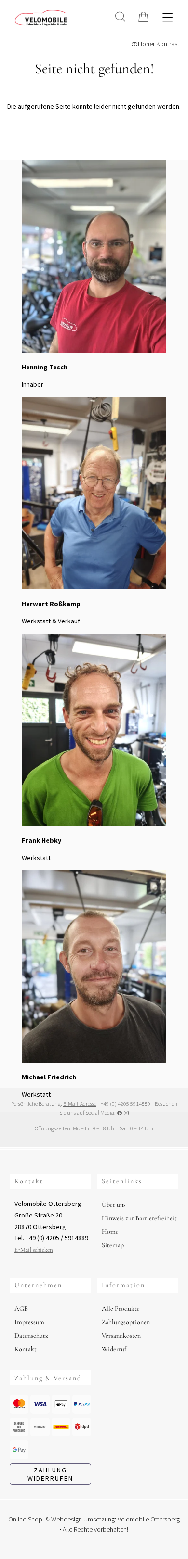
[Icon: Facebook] (119, 1112)
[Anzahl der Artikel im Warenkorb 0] (143, 17)
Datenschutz (31, 1335)
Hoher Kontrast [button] (158, 43)
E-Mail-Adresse (79, 1103)
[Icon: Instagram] (126, 1112)
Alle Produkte (121, 1309)
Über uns (114, 1205)
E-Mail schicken (33, 1250)
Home (110, 1232)
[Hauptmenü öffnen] (167, 18)
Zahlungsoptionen (126, 1322)
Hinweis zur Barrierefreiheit (139, 1218)
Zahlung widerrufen (50, 1474)
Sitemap (113, 1245)
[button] (120, 17)
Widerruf (114, 1349)
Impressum (29, 1322)
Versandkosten (121, 1335)
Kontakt (25, 1349)
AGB (21, 1309)
